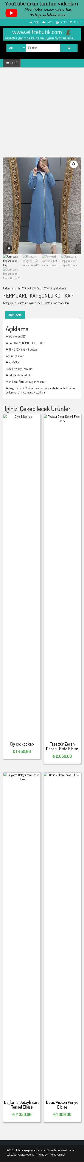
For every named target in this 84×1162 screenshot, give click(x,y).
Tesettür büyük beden (29, 303)
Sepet (63, 22)
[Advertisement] (42, 115)
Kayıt (50, 22)
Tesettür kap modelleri (56, 303)
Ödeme (77, 22)
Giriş (36, 22)
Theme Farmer (56, 1154)
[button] (74, 164)
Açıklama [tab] (15, 315)
